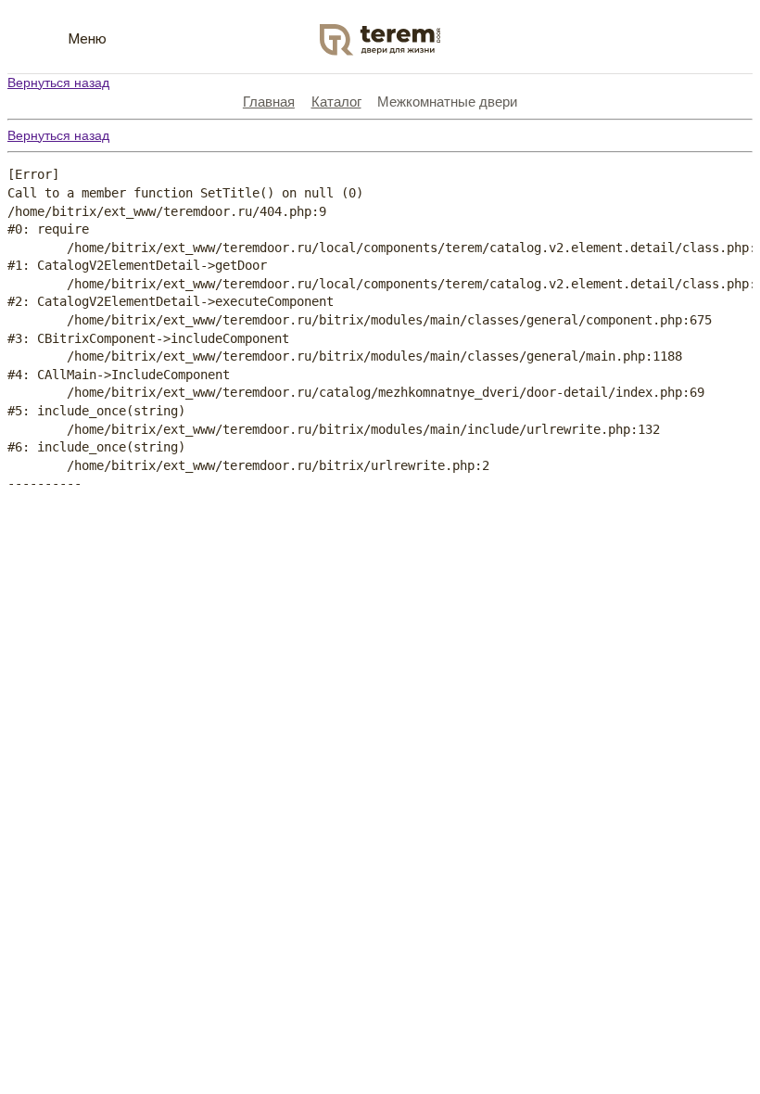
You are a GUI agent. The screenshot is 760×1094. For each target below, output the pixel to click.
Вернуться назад (58, 82)
